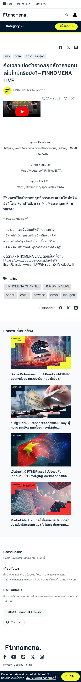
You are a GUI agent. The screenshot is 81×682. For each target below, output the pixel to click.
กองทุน (10, 295)
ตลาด (54, 295)
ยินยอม (70, 676)
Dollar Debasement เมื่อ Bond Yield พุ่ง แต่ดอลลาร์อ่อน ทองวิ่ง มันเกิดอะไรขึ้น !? (41, 376)
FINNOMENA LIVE (57, 286)
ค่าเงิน (24, 295)
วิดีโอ (18, 56)
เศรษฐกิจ (69, 295)
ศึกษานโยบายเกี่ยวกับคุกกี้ (41, 678)
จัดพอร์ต (39, 295)
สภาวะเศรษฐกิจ (35, 56)
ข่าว (7, 56)
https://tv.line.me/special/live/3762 (40, 187)
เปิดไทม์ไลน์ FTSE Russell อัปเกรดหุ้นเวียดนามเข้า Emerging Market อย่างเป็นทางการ (39, 474)
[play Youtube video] (21, 111)
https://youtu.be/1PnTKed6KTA (40, 170)
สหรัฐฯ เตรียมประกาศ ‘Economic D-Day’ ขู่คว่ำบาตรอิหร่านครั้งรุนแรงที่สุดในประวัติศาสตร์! (40, 426)
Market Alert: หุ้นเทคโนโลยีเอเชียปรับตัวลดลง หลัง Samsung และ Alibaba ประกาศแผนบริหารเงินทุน (40, 523)
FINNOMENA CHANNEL (22, 286)
